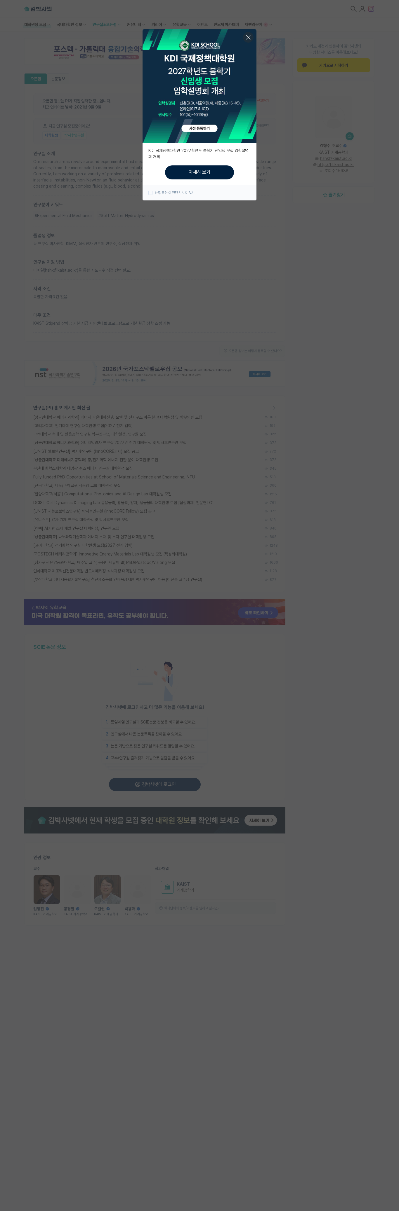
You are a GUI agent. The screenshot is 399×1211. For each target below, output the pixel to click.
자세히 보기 (199, 172)
